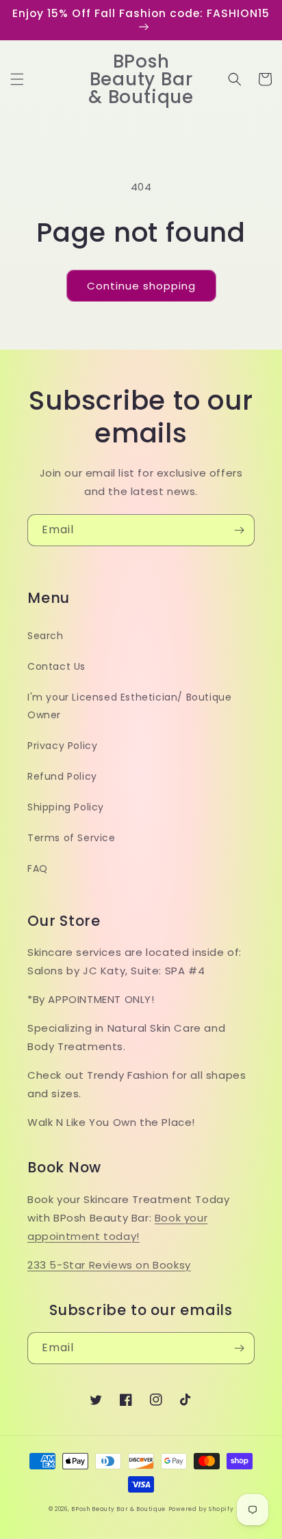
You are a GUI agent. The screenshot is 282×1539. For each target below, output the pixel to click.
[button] (17, 79)
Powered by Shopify (201, 1509)
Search (45, 636)
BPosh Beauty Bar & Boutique (118, 1509)
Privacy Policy (62, 745)
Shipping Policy (65, 807)
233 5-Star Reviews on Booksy (109, 1265)
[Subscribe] (239, 530)
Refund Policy (62, 776)
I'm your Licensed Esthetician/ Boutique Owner (129, 705)
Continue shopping (141, 286)
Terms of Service (71, 838)
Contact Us (56, 666)
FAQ (37, 868)
